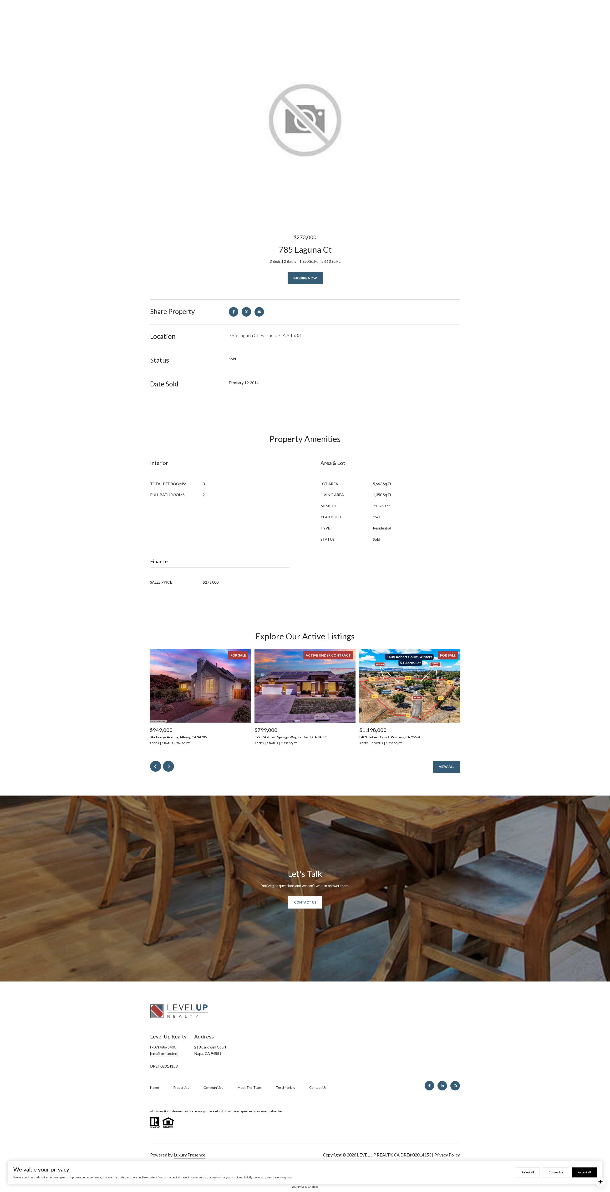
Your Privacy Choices (305, 1186)
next (168, 766)
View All (446, 767)
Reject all (528, 1172)
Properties (181, 1087)
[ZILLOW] (455, 1085)
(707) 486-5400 (163, 1047)
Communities (213, 1087)
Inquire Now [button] (305, 278)
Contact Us (305, 902)
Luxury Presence (189, 1154)
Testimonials (285, 1087)
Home (154, 1087)
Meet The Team (250, 1087)
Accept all (584, 1172)
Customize (556, 1172)
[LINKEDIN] (442, 1085)
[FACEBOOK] (429, 1085)
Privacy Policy (447, 1154)
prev (155, 766)
